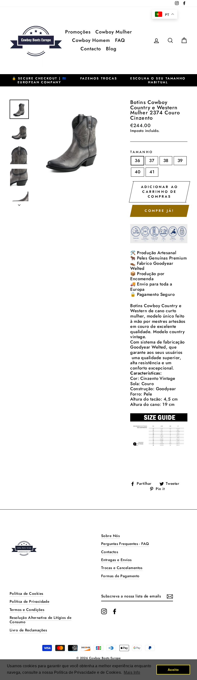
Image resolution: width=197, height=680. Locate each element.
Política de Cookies (26, 593)
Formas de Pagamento (120, 576)
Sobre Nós (110, 535)
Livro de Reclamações (28, 630)
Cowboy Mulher (113, 31)
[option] (39, 80)
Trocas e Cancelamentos (121, 567)
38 (165, 160)
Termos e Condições (27, 609)
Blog (111, 48)
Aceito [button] (173, 670)
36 (137, 160)
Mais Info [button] (132, 672)
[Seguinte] (19, 203)
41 (151, 172)
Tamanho (141, 152)
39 (180, 160)
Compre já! (159, 210)
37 (151, 160)
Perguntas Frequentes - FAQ (125, 543)
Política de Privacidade (29, 601)
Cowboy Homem (91, 40)
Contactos (109, 552)
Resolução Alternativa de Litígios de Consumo (40, 620)
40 (137, 172)
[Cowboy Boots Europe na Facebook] (114, 611)
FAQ (120, 40)
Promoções (78, 31)
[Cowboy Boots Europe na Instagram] (104, 611)
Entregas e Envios (116, 560)
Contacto (90, 48)
